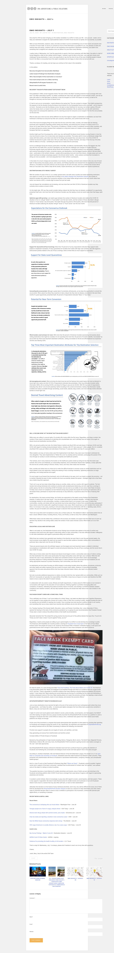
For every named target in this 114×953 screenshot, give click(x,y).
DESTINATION (58, 32)
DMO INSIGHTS (69, 32)
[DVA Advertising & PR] (47, 8)
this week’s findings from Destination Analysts (75, 176)
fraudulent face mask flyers (76, 623)
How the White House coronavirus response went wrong (46, 821)
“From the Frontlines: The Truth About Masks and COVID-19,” (75, 687)
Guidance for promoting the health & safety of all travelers (46, 841)
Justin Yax (46, 32)
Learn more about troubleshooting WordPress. (110, 83)
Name (31, 916)
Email (31, 924)
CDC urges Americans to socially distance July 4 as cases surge (48, 825)
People (111, 8)
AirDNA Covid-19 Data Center (38, 837)
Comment (32, 898)
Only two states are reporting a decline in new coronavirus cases (48, 817)
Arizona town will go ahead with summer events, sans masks (47, 812)
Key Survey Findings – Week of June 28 (41, 833)
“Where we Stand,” (72, 763)
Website (31, 931)
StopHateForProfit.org (94, 724)
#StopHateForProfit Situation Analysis (54, 788)
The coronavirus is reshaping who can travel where (44, 804)
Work (104, 8)
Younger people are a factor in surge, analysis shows (45, 808)
